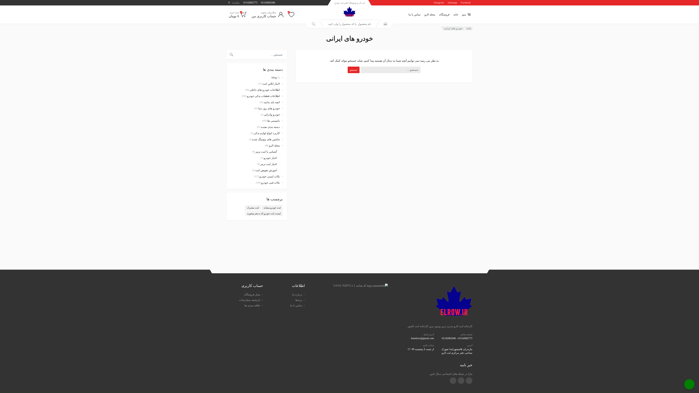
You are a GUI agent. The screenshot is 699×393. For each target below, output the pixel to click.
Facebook (466, 2)
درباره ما (297, 294)
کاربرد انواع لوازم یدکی (267, 133)
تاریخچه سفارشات (249, 300)
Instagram (439, 2)
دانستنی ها (273, 120)
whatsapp (452, 2)
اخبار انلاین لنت (271, 83)
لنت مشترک (253, 207)
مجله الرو (429, 14)
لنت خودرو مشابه (272, 207)
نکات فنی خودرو (270, 182)
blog (274, 77)
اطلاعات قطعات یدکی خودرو (263, 96)
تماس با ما (414, 14)
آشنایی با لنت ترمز (266, 151)
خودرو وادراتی (272, 114)
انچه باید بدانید (272, 102)
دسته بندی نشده (270, 127)
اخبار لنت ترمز (268, 164)
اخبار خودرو (270, 157)
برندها (298, 300)
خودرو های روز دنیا (269, 108)
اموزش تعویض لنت (266, 170)
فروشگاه (444, 14)
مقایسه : (234, 2)
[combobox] (349, 24)
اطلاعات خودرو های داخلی (265, 89)
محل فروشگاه (252, 294)
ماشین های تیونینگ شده (266, 139)
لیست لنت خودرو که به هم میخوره (264, 213)
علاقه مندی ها (252, 305)
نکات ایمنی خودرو (269, 176)
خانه (455, 14)
